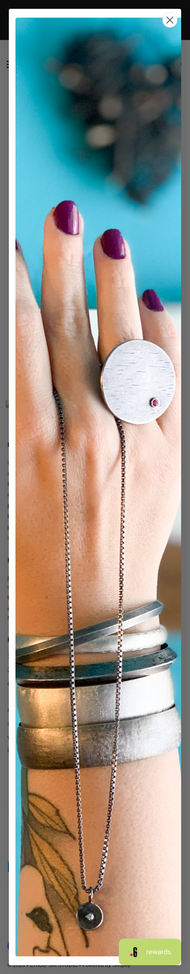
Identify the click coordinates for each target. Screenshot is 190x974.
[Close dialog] (170, 20)
